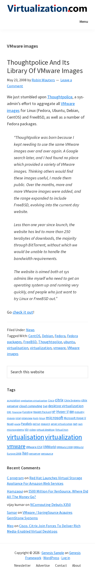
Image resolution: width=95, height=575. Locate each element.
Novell (10, 424)
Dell (45, 406)
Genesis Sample (53, 553)
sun (75, 424)
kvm (36, 418)
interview (27, 418)
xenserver (34, 453)
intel (18, 418)
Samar (12, 512)
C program (15, 478)
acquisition (13, 400)
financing (17, 412)
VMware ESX (34, 447)
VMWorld (49, 447)
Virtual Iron (61, 429)
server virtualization (61, 424)
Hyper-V (62, 411)
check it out (23, 312)
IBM (71, 412)
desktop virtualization (65, 405)
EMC (9, 412)
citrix (59, 400)
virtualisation (17, 347)
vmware (59, 347)
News (30, 329)
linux (42, 418)
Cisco (51, 400)
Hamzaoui (15, 491)
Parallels (26, 424)
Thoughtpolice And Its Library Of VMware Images (45, 66)
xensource (47, 453)
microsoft (54, 417)
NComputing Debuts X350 (50, 504)
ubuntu (69, 341)
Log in (65, 558)
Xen (25, 453)
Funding (27, 412)
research (45, 424)
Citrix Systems (72, 400)
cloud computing (30, 406)
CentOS (34, 335)
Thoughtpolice (59, 96)
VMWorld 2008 (64, 447)
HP (54, 412)
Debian (47, 335)
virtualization (41, 347)
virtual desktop (45, 429)
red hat (36, 424)
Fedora (60, 335)
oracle (17, 424)
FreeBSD (30, 341)
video (32, 429)
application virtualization (34, 400)
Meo (10, 525)
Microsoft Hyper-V (75, 418)
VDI (27, 429)
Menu (84, 21)
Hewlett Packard (42, 412)
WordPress (51, 558)
